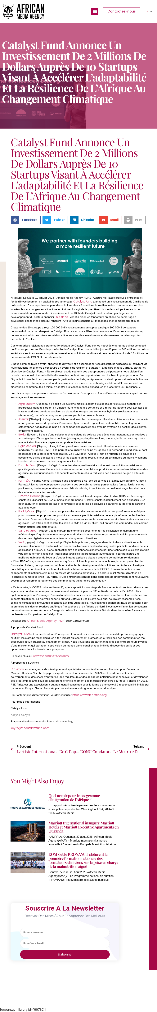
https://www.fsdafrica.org (89, 695)
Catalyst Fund (82, 301)
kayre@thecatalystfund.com (30, 728)
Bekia (22, 434)
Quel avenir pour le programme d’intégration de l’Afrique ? (74, 797)
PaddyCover (26, 511)
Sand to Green (28, 531)
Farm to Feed (27, 465)
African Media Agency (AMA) (46, 621)
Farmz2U (24, 481)
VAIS (21, 542)
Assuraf (23, 419)
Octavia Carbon (29, 496)
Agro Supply (26, 404)
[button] (94, 11)
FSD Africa (61, 317)
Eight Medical (27, 446)
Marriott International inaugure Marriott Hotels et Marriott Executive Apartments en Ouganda (83, 826)
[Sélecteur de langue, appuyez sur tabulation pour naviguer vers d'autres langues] (149, 11)
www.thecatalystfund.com (51, 656)
